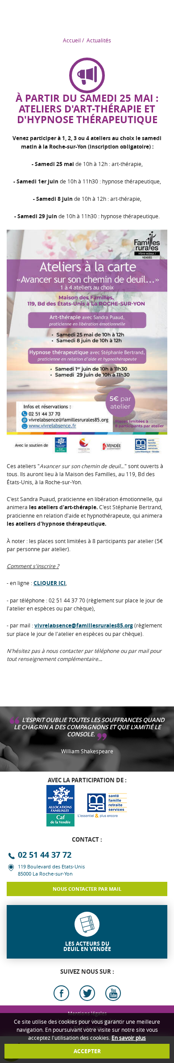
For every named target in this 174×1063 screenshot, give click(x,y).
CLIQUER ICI (49, 583)
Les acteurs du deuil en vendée (87, 946)
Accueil (72, 40)
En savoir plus (129, 1037)
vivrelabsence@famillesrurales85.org (83, 625)
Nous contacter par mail (87, 888)
